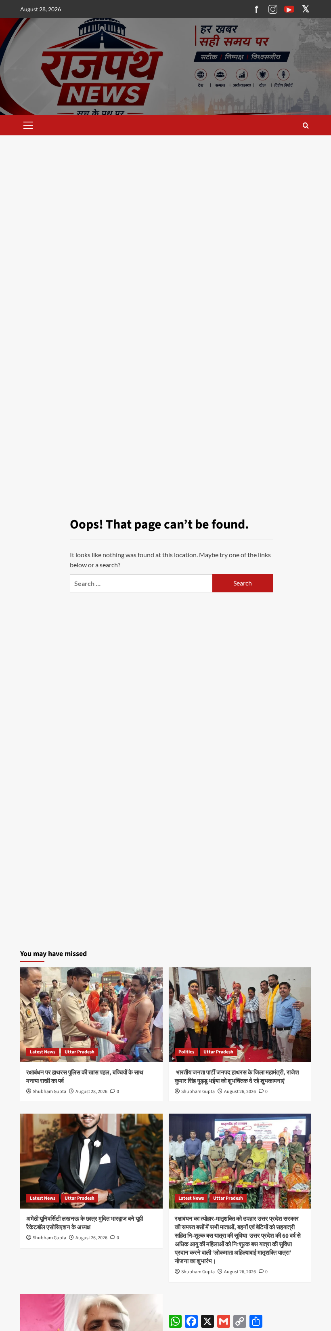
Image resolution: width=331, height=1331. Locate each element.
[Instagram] (273, 9)
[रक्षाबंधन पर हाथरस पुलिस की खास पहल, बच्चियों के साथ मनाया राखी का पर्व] (91, 1014)
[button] (26, 125)
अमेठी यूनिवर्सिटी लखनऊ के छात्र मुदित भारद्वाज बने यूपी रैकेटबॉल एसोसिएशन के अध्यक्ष (84, 1223)
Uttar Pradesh (79, 1052)
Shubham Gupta (49, 1091)
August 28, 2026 (91, 1091)
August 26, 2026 (240, 1091)
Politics (186, 1052)
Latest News (42, 1052)
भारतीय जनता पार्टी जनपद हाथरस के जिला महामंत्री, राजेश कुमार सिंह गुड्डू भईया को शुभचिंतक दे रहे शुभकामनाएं (237, 1076)
